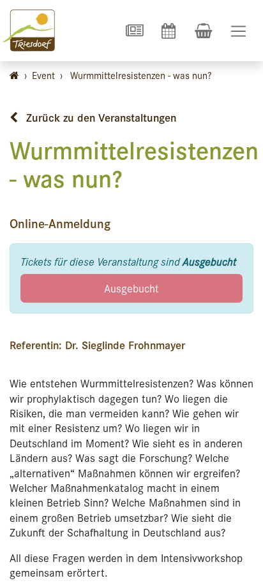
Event (43, 75)
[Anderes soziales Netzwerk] (134, 30)
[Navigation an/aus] (238, 31)
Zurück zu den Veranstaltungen (99, 117)
